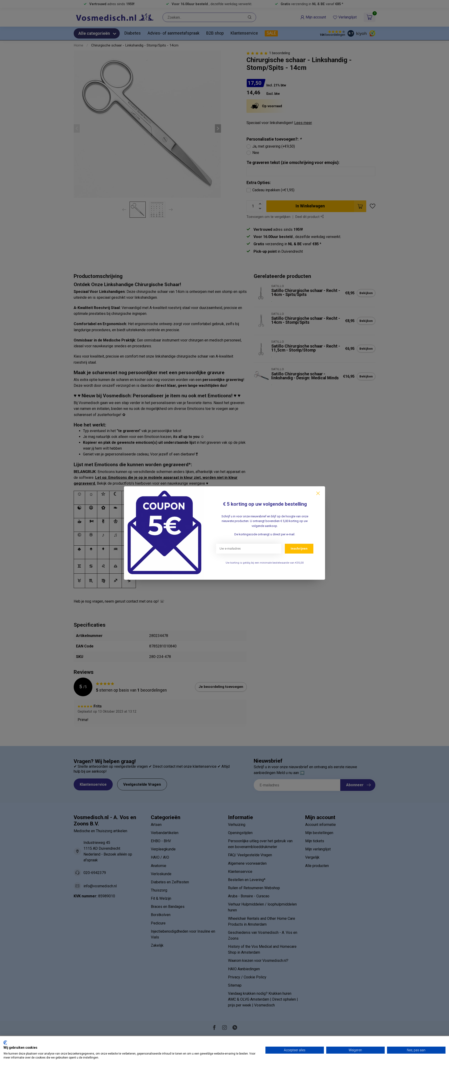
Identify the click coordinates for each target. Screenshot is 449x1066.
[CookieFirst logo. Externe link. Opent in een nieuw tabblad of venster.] (5, 1043)
